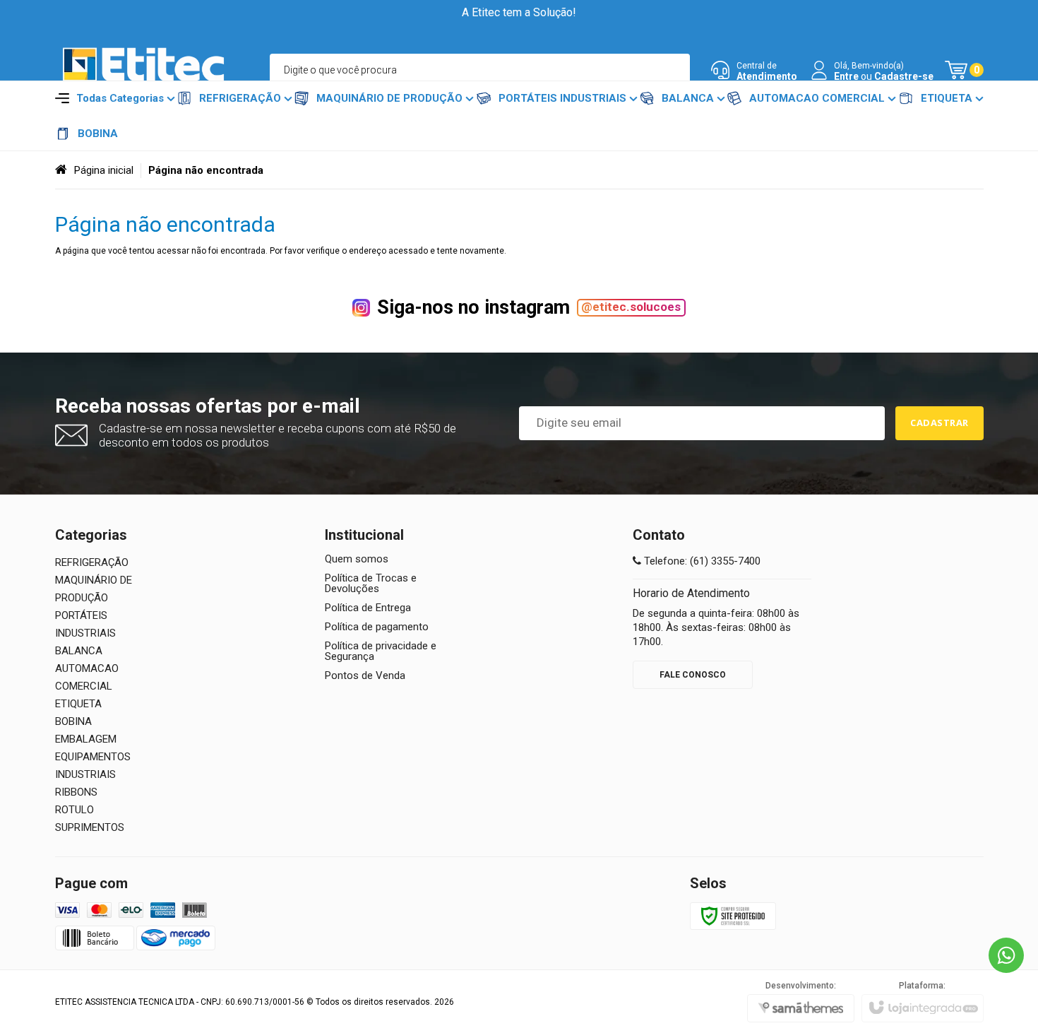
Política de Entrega (368, 608)
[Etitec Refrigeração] (143, 70)
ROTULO (74, 809)
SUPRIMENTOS (89, 827)
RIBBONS (76, 792)
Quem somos (356, 559)
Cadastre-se (903, 76)
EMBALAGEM (86, 739)
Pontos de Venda (365, 676)
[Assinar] (939, 423)
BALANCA (78, 650)
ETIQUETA (78, 703)
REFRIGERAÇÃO (92, 562)
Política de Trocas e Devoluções (371, 583)
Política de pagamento (377, 627)
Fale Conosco (693, 675)
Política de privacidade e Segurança (380, 651)
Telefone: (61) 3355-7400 (700, 561)
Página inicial (103, 170)
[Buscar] (673, 70)
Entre (846, 76)
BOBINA (73, 721)
